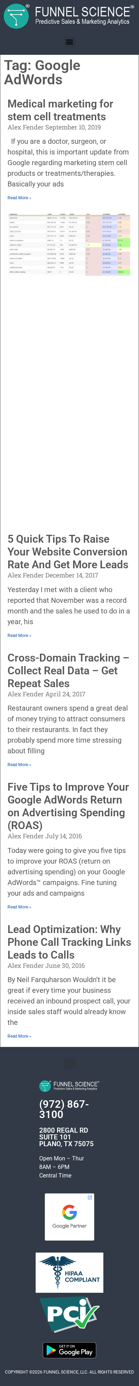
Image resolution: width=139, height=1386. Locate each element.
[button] (70, 42)
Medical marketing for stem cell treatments (60, 110)
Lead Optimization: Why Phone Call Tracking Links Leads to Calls (69, 942)
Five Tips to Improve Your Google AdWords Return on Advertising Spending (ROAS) (68, 806)
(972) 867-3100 (64, 1109)
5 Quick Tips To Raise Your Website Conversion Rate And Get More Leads (67, 552)
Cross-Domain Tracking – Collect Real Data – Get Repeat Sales (68, 671)
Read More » (19, 197)
